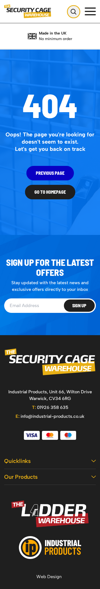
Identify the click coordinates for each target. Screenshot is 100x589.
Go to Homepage (50, 192)
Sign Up (79, 305)
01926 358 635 (50, 407)
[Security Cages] (50, 362)
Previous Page (50, 173)
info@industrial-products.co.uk (50, 416)
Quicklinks (17, 461)
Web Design (49, 576)
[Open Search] (73, 11)
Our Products (21, 476)
